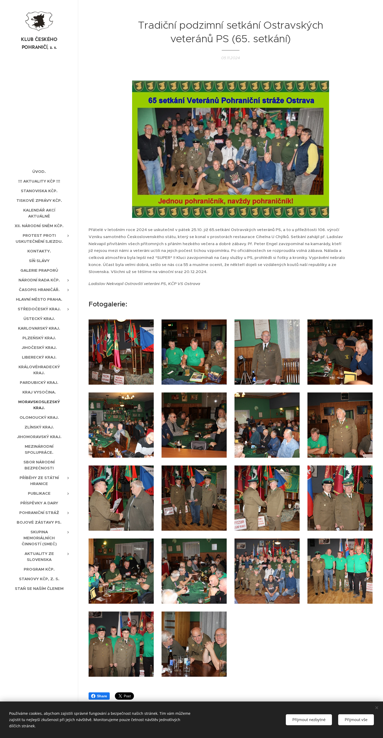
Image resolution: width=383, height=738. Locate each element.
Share (102, 696)
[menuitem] (39, 171)
